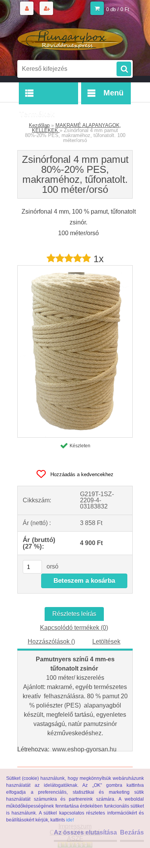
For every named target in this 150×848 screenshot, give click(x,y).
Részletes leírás (74, 613)
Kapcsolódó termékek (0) (74, 627)
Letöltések (106, 641)
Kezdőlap (39, 125)
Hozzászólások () (51, 641)
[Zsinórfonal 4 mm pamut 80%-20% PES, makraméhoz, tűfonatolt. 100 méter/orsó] (75, 268)
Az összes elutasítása (85, 832)
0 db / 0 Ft (117, 9)
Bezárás (132, 832)
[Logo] (70, 37)
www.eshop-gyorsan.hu (84, 749)
